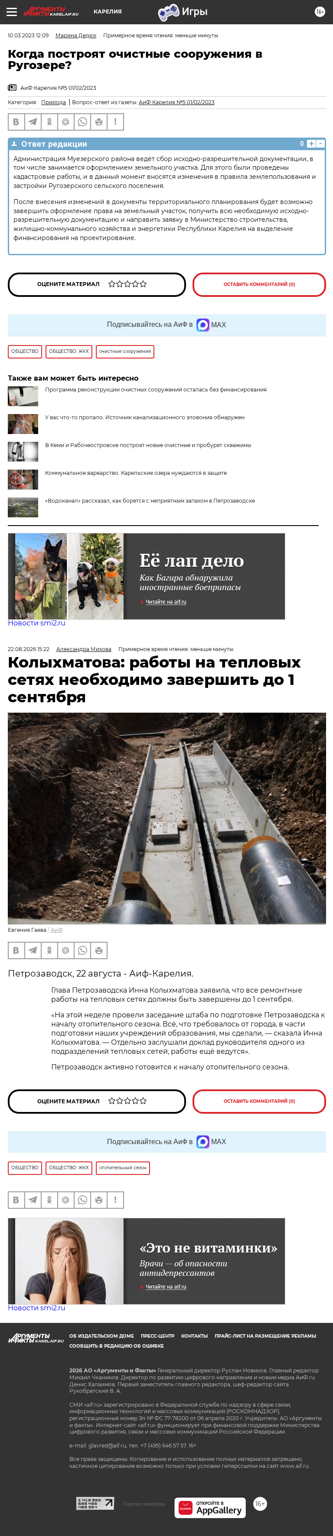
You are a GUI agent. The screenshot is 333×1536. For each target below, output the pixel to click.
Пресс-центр (157, 1336)
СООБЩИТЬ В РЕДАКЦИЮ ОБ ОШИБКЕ (116, 1346)
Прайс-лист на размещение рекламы (265, 1336)
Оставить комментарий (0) (259, 284)
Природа (53, 102)
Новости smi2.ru (36, 623)
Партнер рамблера (144, 1503)
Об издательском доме (101, 1336)
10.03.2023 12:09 (28, 35)
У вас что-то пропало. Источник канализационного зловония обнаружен (145, 417)
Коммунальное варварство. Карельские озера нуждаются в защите (136, 473)
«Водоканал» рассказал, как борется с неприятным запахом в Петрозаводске (150, 500)
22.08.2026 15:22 (28, 649)
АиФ (57, 930)
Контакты (194, 1336)
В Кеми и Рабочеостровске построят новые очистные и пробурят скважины (148, 445)
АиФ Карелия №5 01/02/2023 (177, 102)
